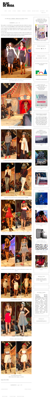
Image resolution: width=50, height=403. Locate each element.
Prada (46, 308)
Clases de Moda (13, 396)
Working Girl (38, 302)
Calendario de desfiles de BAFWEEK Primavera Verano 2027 (41, 252)
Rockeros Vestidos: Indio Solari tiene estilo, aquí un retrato (41, 207)
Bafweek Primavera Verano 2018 (39, 313)
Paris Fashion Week (41, 300)
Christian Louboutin (39, 305)
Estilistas (43, 308)
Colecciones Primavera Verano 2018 (41, 311)
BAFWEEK (38, 298)
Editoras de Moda (43, 301)
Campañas (46, 304)
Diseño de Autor (41, 299)
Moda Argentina (44, 302)
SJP (36, 299)
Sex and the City (39, 304)
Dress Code (44, 298)
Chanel (46, 300)
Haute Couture (44, 306)
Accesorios (22, 376)
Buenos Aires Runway (41, 310)
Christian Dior (38, 308)
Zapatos (18, 376)
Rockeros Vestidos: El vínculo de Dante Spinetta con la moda (41, 224)
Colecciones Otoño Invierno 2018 (41, 312)
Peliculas (46, 307)
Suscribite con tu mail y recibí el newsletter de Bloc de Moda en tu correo (41, 280)
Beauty (46, 296)
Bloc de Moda (4, 396)
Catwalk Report (39, 307)
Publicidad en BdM (20, 396)
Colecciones (37, 301)
